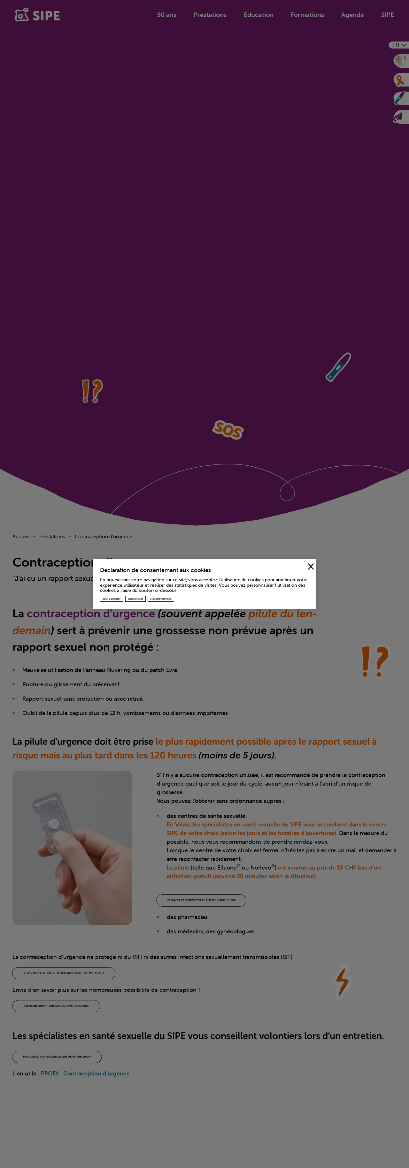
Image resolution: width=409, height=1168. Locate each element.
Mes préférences (161, 599)
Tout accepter (111, 599)
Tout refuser (135, 599)
